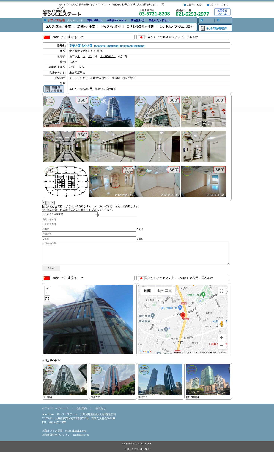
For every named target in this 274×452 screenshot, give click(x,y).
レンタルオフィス (219, 4)
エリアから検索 (59, 27)
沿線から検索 (87, 27)
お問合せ (100, 408)
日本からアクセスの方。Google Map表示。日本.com (179, 277)
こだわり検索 (141, 27)
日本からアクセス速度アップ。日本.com (171, 37)
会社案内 (81, 408)
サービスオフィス (176, 27)
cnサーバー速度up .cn (66, 37)
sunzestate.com (81, 434)
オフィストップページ (55, 408)
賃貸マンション (194, 4)
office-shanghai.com (76, 430)
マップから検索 (112, 27)
